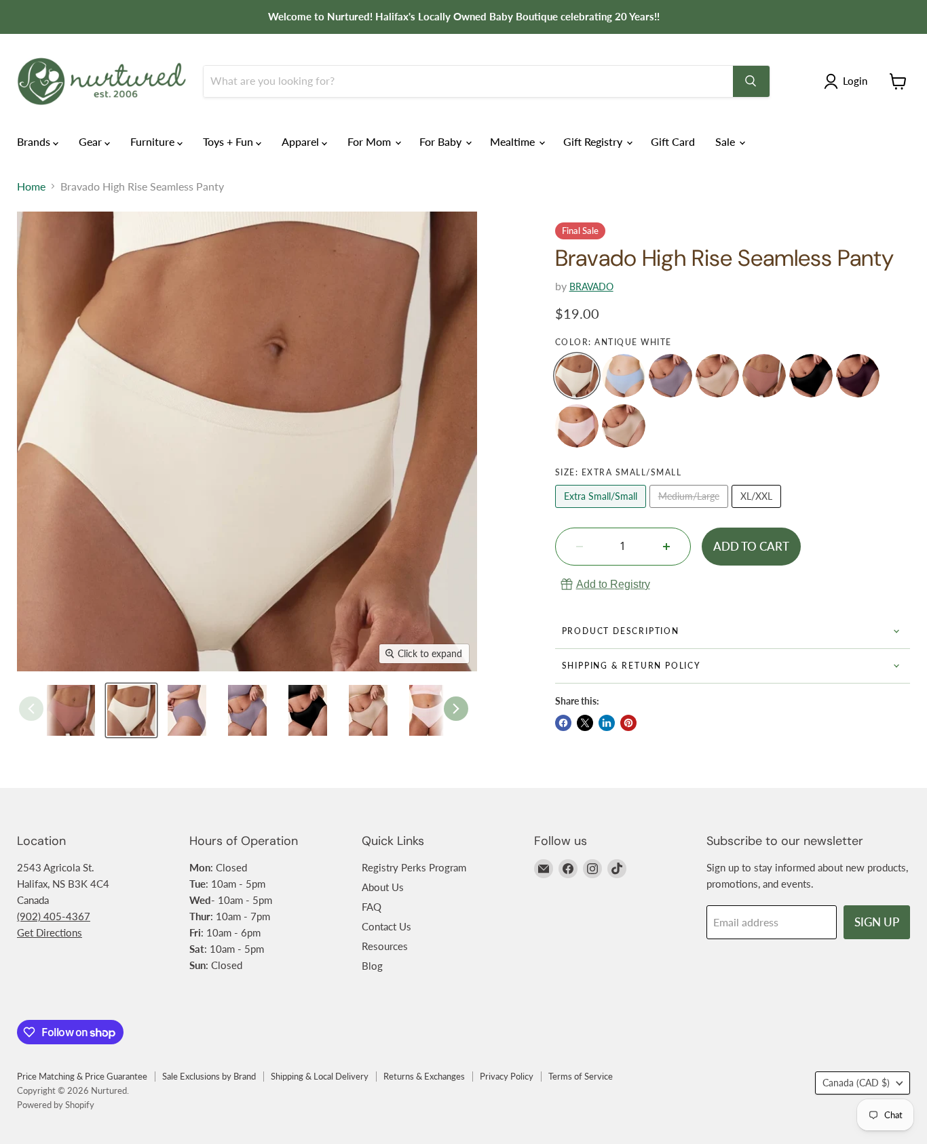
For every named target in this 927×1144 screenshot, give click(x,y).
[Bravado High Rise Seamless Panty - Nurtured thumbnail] (433, 710)
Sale (726, 141)
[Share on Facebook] (563, 723)
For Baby (441, 141)
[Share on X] (585, 723)
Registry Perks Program (414, 867)
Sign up (876, 922)
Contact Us (386, 926)
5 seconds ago (613, 584)
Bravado (591, 286)
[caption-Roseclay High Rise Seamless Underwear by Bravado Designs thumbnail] (70, 710)
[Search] (751, 81)
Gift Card (673, 141)
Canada (856, 1082)
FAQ (371, 907)
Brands (35, 141)
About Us (383, 887)
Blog (372, 966)
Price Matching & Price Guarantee (82, 1076)
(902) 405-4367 (53, 916)
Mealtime (513, 141)
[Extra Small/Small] (602, 510)
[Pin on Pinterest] (628, 723)
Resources (385, 946)
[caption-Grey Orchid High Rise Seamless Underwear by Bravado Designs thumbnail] (252, 710)
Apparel (302, 141)
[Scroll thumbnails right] (456, 708)
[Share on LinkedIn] (607, 723)
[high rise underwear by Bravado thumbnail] (372, 710)
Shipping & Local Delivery (319, 1076)
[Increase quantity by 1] (666, 546)
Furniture (153, 141)
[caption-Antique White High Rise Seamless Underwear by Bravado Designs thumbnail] (131, 710)
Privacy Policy (506, 1076)
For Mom (370, 141)
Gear (92, 141)
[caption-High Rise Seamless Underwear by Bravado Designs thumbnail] (191, 710)
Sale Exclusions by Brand (209, 1076)
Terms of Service (580, 1076)
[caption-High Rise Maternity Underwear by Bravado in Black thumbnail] (312, 710)
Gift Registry (594, 141)
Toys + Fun (229, 141)
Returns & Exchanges (424, 1076)
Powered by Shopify (55, 1104)
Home (31, 186)
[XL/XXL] (758, 510)
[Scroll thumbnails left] (31, 708)
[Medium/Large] (690, 510)
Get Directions (49, 932)
